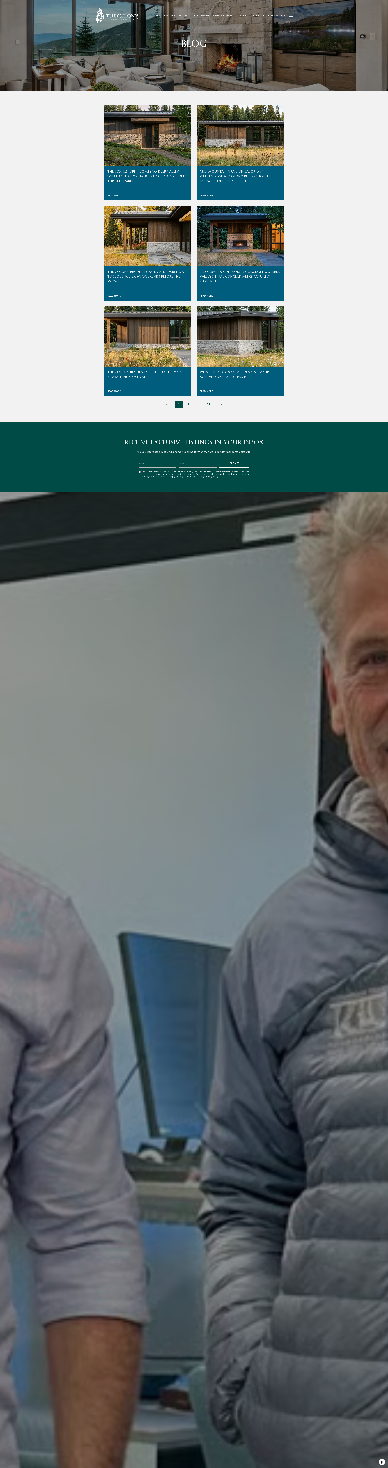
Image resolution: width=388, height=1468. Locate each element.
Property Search (224, 15)
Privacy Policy (211, 476)
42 (208, 404)
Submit (234, 463)
